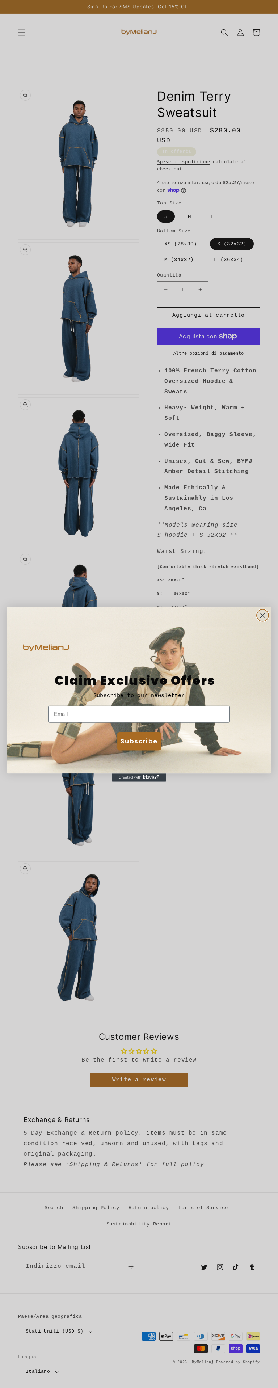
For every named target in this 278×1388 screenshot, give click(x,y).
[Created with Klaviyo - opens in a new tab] (139, 777)
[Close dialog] (263, 615)
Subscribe (139, 741)
